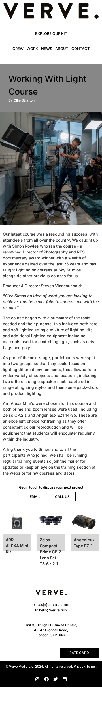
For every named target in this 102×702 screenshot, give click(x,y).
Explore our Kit (51, 33)
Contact (80, 48)
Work (32, 48)
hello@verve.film (53, 610)
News (46, 48)
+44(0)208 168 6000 (53, 605)
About (61, 48)
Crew (18, 48)
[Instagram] (37, 679)
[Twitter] (55, 679)
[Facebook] (46, 679)
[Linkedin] (64, 679)
